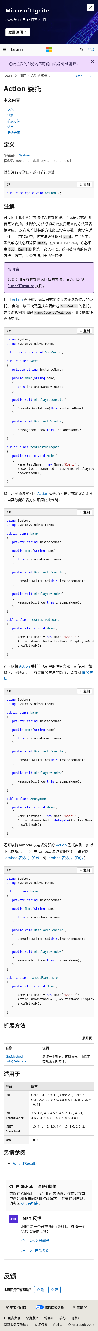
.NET (22, 76)
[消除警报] (90, 7)
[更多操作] (90, 75)
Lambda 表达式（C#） (22, 857)
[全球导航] (4, 49)
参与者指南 (29, 1203)
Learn (9, 76)
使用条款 (41, 1324)
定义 (10, 109)
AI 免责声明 (12, 1318)
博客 (47, 1318)
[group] (49, 411)
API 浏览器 (39, 76)
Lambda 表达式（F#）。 (65, 857)
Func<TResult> (21, 285)
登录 (91, 49)
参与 (62, 1318)
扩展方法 (13, 121)
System (24, 155)
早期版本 (32, 1318)
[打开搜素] (81, 49)
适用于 (12, 127)
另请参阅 (13, 133)
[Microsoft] (49, 49)
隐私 (74, 1318)
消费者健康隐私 (15, 1324)
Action (17, 299)
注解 (10, 115)
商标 (56, 1324)
